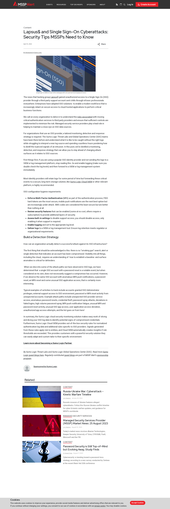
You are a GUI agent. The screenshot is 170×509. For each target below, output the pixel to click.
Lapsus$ (54, 97)
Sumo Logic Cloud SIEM (81, 182)
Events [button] (49, 5)
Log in (130, 4)
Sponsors (91, 5)
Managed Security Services (77, 416)
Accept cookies (137, 503)
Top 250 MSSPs (76, 5)
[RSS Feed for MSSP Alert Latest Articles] (117, 4)
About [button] (102, 5)
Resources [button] (61, 5)
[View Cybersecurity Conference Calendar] (121, 4)
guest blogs (69, 355)
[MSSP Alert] (24, 4)
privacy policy (99, 506)
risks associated (84, 117)
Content (27, 27)
